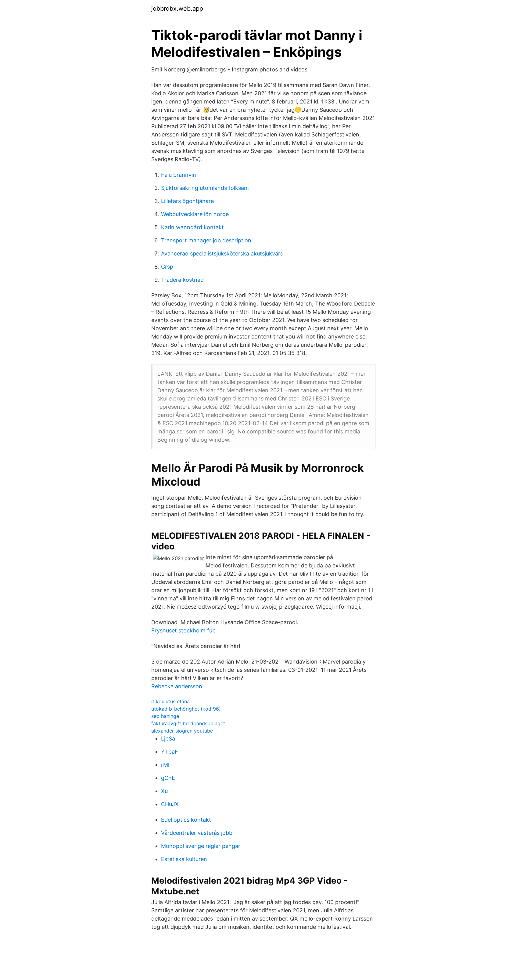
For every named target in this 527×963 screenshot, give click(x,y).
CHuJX (170, 804)
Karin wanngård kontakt (192, 227)
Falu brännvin (178, 175)
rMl (165, 765)
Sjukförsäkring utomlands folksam (205, 188)
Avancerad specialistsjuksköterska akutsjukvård (222, 253)
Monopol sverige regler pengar (200, 846)
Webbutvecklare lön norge (195, 214)
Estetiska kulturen (184, 859)
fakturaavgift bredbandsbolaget (188, 723)
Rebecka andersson (176, 686)
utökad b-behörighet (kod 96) (186, 709)
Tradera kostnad (182, 280)
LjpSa (168, 738)
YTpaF (169, 751)
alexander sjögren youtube (182, 731)
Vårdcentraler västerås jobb (196, 833)
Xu (164, 791)
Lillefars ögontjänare (187, 201)
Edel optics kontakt (186, 819)
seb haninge (165, 716)
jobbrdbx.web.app (177, 8)
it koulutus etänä (170, 701)
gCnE (168, 778)
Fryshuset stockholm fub (183, 630)
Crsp (167, 266)
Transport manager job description (206, 240)
